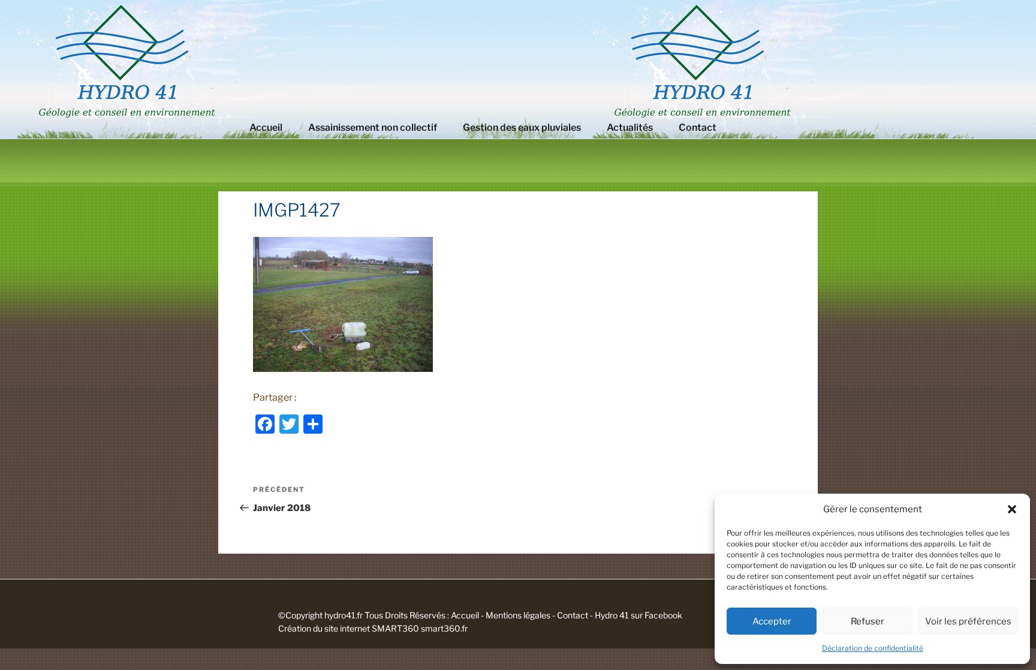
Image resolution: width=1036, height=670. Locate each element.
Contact (697, 127)
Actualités (630, 127)
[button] (1012, 509)
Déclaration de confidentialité (872, 648)
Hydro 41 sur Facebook (638, 615)
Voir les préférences (968, 621)
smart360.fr (444, 628)
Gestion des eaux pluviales (522, 127)
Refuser (867, 621)
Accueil (265, 127)
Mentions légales (518, 615)
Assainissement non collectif (372, 127)
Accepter (771, 621)
